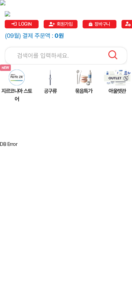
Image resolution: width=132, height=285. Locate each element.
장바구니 (102, 24)
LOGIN (25, 24)
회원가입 (64, 24)
